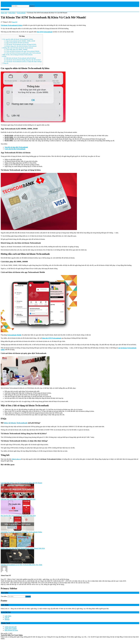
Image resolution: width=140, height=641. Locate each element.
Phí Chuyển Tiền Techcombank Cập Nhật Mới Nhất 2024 (18, 515)
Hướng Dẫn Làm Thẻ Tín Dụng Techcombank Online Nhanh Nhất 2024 (23, 548)
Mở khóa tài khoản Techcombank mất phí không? (20, 58)
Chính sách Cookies (11, 628)
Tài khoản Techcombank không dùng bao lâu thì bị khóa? (22, 60)
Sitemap (7, 619)
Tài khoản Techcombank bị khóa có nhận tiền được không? (23, 61)
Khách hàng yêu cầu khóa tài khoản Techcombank (20, 46)
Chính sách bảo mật (10, 627)
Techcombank (21, 13)
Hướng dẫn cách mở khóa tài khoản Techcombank (17, 48)
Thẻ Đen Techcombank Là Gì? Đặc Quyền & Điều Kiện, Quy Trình (21, 565)
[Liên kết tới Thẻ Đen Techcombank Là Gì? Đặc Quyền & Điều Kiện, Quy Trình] (17, 563)
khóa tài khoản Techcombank (15, 423)
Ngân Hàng (11, 13)
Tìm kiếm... (8, 6)
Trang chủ (4, 13)
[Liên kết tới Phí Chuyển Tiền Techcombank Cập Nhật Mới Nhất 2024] (17, 514)
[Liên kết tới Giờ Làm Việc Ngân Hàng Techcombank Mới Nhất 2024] (17, 497)
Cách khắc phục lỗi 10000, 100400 (15, 49)
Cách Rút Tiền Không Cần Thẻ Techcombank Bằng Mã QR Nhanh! (21, 483)
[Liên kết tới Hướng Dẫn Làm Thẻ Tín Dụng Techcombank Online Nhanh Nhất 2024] (17, 546)
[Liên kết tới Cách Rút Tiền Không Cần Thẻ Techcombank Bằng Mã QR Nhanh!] (17, 481)
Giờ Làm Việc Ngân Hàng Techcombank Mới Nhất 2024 (18, 499)
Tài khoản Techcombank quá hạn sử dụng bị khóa (20, 44)
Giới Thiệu (8, 616)
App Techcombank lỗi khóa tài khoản (16, 42)
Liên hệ (7, 617)
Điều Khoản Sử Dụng (11, 630)
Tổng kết (5, 63)
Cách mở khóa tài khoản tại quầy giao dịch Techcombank (22, 53)
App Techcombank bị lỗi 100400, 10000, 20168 (19, 41)
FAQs (4, 56)
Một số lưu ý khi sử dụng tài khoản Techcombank (17, 54)
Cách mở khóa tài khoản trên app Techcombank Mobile (21, 51)
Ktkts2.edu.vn (5, 9)
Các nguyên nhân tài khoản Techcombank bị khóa (17, 39)
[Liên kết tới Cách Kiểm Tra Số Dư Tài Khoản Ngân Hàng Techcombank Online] (17, 530)
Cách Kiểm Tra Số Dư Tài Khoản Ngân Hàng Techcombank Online (21, 532)
